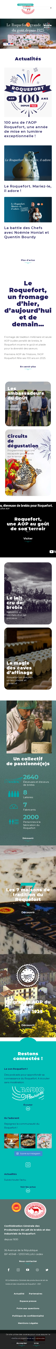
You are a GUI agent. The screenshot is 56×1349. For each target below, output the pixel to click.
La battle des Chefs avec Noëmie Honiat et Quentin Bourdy (26, 232)
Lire (36, 1343)
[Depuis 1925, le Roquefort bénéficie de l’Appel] (44, 1141)
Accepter (21, 1343)
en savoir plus (28, 39)
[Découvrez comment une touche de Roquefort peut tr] (11, 1141)
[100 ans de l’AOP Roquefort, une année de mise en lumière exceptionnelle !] (28, 92)
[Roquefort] (28, 9)
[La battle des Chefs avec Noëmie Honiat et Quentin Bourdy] (28, 209)
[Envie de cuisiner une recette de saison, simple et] (28, 1141)
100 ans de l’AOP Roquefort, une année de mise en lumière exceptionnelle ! (26, 129)
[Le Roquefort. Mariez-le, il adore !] (28, 163)
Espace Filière (25, 5)
